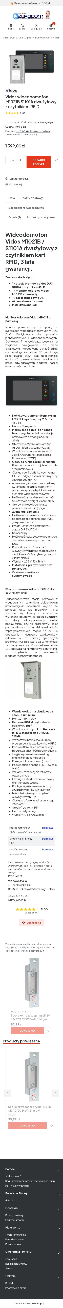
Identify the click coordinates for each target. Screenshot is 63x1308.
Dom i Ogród (25, 37)
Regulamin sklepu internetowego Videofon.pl (30, 1180)
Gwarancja (11, 1258)
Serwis (9, 1268)
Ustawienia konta (14, 1239)
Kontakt (10, 1283)
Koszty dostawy (14, 1215)
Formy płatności (14, 1219)
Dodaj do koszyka (39, 162)
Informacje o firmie (15, 1287)
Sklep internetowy (27, 1303)
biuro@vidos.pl (17, 900)
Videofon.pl (9, 37)
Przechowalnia (13, 1244)
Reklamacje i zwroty (16, 1263)
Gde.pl (9, 1200)
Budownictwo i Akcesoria (48, 37)
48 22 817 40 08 (18, 896)
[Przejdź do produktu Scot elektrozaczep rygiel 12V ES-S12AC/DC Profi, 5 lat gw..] (31, 982)
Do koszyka (27, 1030)
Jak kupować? (13, 1176)
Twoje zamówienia (15, 1234)
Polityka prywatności (17, 1185)
